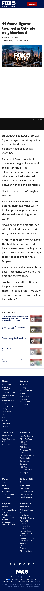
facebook (10, 564)
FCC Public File (26, 467)
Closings (23, 387)
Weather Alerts (26, 390)
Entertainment (7, 411)
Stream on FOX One (26, 505)
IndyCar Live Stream (25, 527)
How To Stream (26, 436)
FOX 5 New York (7, 37)
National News (8, 400)
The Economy (7, 491)
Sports (4, 420)
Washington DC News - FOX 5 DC (9, 523)
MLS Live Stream (26, 551)
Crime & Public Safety (8, 407)
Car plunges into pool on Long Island (13, 361)
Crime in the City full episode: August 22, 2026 (13, 328)
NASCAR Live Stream (25, 522)
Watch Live (32, 4)
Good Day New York (7, 434)
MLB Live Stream (27, 518)
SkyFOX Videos (26, 494)
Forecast (23, 384)
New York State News (8, 396)
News (16, 37)
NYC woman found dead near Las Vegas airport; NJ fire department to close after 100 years (15, 318)
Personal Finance (9, 494)
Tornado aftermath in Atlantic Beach (13, 350)
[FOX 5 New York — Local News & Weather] (9, 4)
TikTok (20, 564)
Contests (23, 464)
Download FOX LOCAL (26, 451)
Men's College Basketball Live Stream (26, 533)
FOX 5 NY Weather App (25, 400)
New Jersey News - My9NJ (9, 511)
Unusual (5, 414)
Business (5, 488)
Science (5, 417)
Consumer (6, 482)
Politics (5, 403)
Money (5, 479)
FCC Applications (26, 470)
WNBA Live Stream (24, 547)
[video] (36, 318)
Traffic (22, 393)
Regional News (7, 505)
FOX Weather (25, 404)
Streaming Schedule (6, 388)
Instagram (15, 564)
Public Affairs (25, 458)
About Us (25, 432)
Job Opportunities (27, 455)
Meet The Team (26, 439)
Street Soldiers (26, 485)
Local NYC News (8, 392)
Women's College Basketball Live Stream (27, 540)
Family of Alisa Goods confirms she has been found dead (14, 339)
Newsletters (6, 423)
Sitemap (5, 426)
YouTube (24, 564)
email (34, 564)
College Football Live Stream (26, 514)
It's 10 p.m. (24, 473)
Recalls (4, 485)
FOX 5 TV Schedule (23, 443)
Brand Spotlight (26, 497)
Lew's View (24, 488)
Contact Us (24, 461)
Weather (25, 380)
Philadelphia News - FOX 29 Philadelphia (8, 517)
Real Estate (6, 497)
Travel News (25, 396)
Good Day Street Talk (8, 440)
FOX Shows (24, 447)
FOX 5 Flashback (26, 491)
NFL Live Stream (26, 510)
